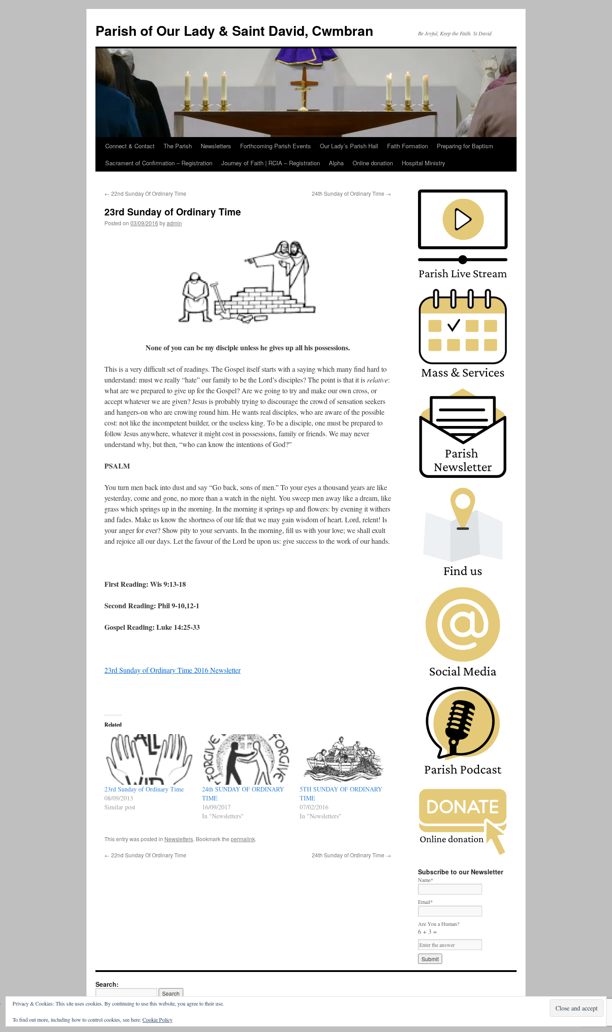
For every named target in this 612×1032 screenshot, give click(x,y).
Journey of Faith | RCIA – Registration (270, 163)
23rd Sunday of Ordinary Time (144, 789)
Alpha (336, 163)
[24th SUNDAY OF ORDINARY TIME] (246, 759)
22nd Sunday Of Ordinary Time (145, 193)
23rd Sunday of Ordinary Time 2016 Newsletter (172, 670)
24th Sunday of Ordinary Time (351, 193)
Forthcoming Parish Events (275, 146)
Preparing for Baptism (465, 146)
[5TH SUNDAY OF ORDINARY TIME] (344, 759)
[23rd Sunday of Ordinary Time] (148, 759)
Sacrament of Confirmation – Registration (158, 163)
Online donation (373, 163)
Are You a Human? (438, 928)
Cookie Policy (157, 1019)
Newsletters (216, 146)
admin (174, 223)
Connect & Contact (130, 146)
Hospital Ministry (423, 163)
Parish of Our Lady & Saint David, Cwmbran (234, 30)
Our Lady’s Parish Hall (349, 146)
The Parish (178, 146)
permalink (243, 839)
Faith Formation (407, 146)
